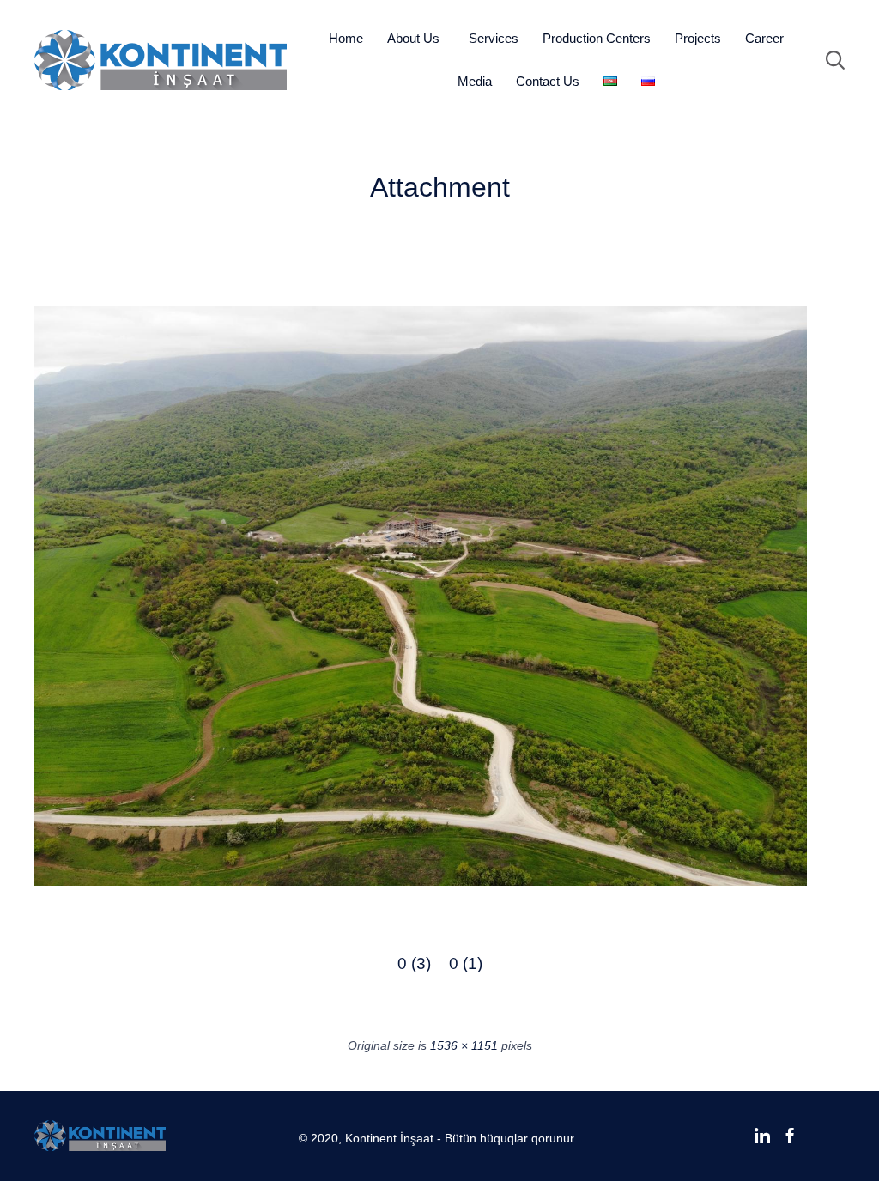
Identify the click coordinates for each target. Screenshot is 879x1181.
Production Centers (597, 38)
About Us (413, 38)
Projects (698, 38)
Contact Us (547, 81)
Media (475, 81)
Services (493, 38)
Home (346, 38)
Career (764, 38)
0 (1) (465, 963)
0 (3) (414, 963)
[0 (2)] (420, 881)
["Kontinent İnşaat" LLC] (160, 60)
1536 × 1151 (464, 1045)
